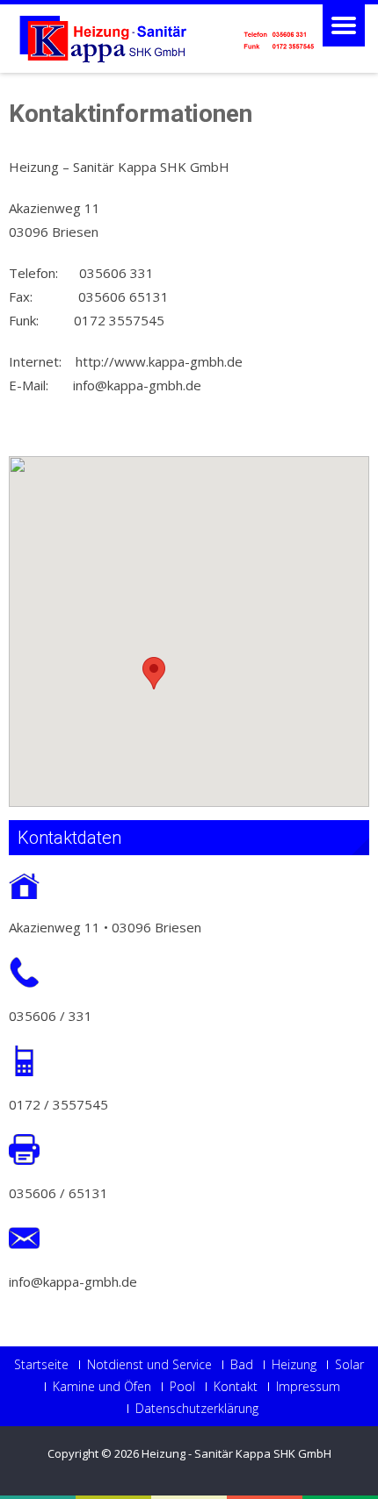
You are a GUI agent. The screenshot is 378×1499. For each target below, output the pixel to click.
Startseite (41, 1364)
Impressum (308, 1386)
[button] (153, 673)
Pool (182, 1386)
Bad (241, 1364)
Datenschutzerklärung (196, 1408)
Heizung (294, 1364)
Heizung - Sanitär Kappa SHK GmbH (236, 1453)
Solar (349, 1364)
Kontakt (236, 1386)
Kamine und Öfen (102, 1386)
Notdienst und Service (149, 1364)
